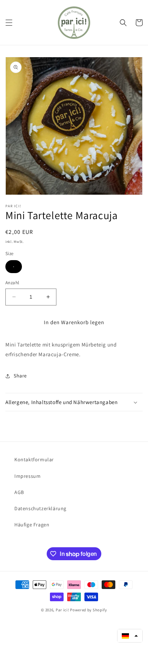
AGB (19, 492)
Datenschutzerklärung (40, 508)
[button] (9, 23)
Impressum (27, 476)
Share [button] (20, 375)
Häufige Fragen (31, 524)
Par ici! (62, 609)
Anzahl (12, 283)
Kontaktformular (34, 459)
